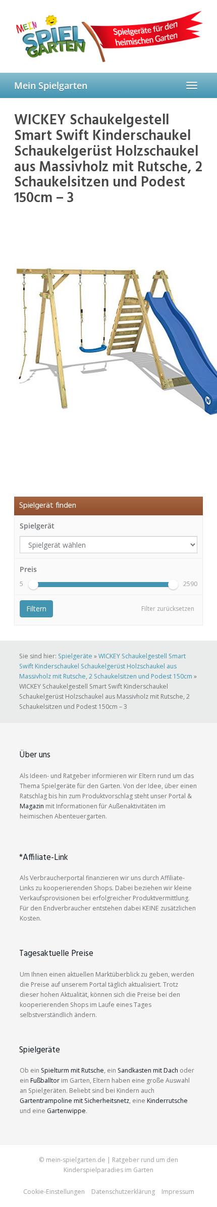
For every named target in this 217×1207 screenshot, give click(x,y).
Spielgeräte (75, 656)
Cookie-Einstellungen (54, 1191)
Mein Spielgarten (50, 85)
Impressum (177, 1191)
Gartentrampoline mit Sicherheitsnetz (74, 1100)
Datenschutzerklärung (123, 1191)
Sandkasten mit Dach (148, 1070)
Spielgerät (37, 525)
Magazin (32, 806)
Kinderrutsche (167, 1100)
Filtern (36, 608)
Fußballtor (45, 1080)
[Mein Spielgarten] (108, 36)
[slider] (33, 585)
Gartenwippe (66, 1110)
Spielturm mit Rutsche (72, 1070)
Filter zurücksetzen (167, 608)
